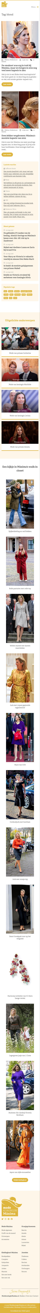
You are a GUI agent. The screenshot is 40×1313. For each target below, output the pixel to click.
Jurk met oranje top (20, 879)
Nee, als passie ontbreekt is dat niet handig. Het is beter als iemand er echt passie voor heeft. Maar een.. (18, 214)
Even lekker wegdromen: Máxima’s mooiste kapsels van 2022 (18, 136)
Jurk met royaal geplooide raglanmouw (20, 706)
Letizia (6, 294)
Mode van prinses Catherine (20, 353)
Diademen (25, 1256)
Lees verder (7, 84)
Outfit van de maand (9, 1233)
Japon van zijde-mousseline (20, 1172)
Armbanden (26, 1265)
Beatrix (24, 1230)
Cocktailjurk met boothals (20, 822)
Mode (23, 294)
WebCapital (26, 1311)
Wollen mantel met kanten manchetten (20, 647)
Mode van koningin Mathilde (20, 384)
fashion (17, 291)
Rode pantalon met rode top (20, 588)
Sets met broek (6, 1275)
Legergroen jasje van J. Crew (20, 1055)
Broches (24, 1262)
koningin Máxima (26, 291)
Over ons (29, 1296)
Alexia (24, 1236)
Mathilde (17, 294)
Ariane (24, 1239)
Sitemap (17, 1307)
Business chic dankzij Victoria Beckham (20, 1114)
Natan (6, 298)
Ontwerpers (6, 1236)
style (15, 298)
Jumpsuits (5, 1265)
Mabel (24, 1245)
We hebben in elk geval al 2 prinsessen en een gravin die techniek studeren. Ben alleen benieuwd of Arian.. (19, 185)
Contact (35, 1296)
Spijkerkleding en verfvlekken (20, 531)
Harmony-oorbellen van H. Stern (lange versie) (20, 997)
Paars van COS (20, 765)
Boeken (22, 1296)
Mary (11, 294)
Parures (24, 1272)
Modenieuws (14, 60)
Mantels (4, 1272)
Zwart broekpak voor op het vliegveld (20, 937)
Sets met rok (6, 1278)
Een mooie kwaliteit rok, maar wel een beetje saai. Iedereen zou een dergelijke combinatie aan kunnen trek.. (18, 173)
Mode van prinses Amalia (20, 447)
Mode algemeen (7, 1230)
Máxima (7, 60)
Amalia (11, 291)
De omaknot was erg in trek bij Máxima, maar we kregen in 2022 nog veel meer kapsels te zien (19, 68)
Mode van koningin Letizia (20, 416)
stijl (11, 298)
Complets (5, 1259)
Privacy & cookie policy (28, 1307)
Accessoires (5, 1239)
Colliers (24, 1259)
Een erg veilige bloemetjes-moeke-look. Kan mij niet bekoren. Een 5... (18, 204)
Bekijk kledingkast (20, 1180)
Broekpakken (6, 1256)
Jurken (4, 1268)
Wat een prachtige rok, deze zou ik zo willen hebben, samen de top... (18, 195)
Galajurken (5, 1262)
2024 (5, 291)
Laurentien (25, 1242)
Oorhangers (26, 1268)
